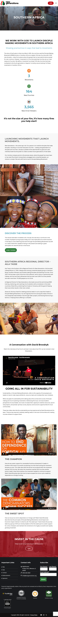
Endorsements (6, 575)
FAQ (3, 567)
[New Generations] (9, 3)
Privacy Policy (33, 615)
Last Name (52, 566)
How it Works (10, 250)
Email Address (44, 572)
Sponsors (4, 578)
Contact (4, 572)
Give (51, 3)
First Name (43, 566)
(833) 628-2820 (26, 573)
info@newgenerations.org (29, 575)
